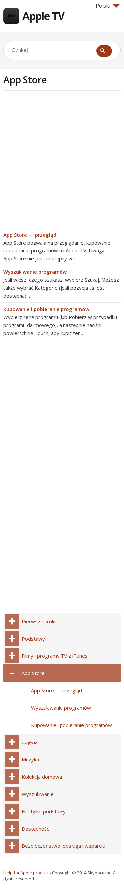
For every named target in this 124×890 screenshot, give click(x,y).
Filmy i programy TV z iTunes (55, 655)
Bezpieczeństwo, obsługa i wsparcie (63, 845)
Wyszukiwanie (38, 794)
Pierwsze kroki (38, 621)
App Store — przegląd (29, 234)
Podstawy (33, 638)
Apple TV (43, 16)
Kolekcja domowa (42, 776)
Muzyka (30, 759)
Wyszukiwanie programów (35, 271)
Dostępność (35, 828)
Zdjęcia (30, 742)
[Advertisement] (62, 163)
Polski (103, 5)
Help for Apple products (27, 873)
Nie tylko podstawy (44, 811)
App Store (33, 673)
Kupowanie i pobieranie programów (46, 309)
